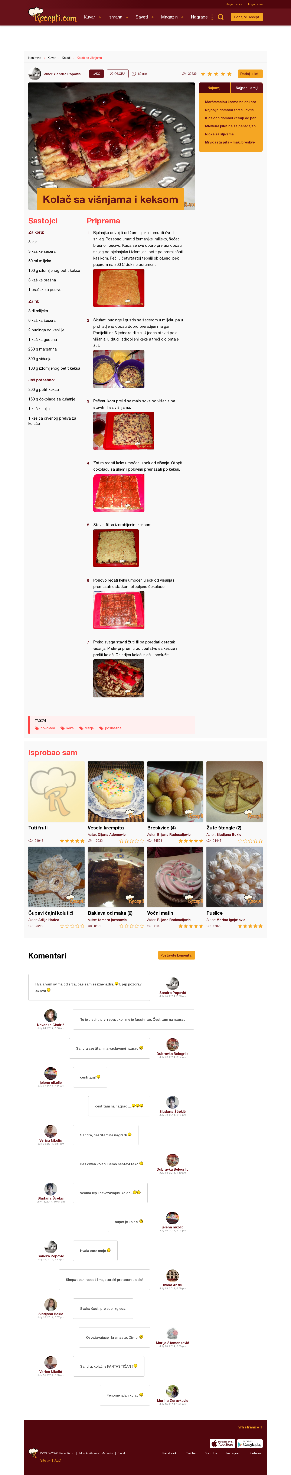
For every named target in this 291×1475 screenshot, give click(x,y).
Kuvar (89, 16)
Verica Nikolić (50, 1140)
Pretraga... (220, 17)
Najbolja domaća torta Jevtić (229, 110)
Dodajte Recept (246, 17)
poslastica (113, 728)
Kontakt (122, 1453)
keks (70, 728)
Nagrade (199, 16)
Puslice (234, 887)
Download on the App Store (222, 1443)
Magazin (169, 16)
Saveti (141, 16)
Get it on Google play (250, 1443)
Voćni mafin (175, 887)
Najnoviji (214, 88)
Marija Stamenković (172, 1343)
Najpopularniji (247, 88)
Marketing (107, 1453)
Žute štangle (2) (234, 802)
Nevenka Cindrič (51, 1025)
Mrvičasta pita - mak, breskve (230, 142)
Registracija (234, 4)
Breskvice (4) (175, 802)
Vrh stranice (248, 1427)
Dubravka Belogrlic (173, 1054)
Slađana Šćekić (172, 1111)
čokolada (48, 728)
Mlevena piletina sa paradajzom (230, 126)
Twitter (191, 1453)
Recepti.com (52, 15)
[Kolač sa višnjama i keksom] (138, 288)
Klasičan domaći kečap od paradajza (230, 118)
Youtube (211, 1453)
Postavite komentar (176, 955)
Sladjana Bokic (50, 1314)
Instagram (233, 1453)
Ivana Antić (172, 1285)
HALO (56, 1460)
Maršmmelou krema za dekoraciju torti (230, 102)
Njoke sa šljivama (219, 134)
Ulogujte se (255, 4)
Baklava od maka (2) (116, 887)
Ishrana (115, 16)
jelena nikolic (51, 1082)
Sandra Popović (67, 74)
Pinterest (256, 1453)
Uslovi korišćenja (88, 1453)
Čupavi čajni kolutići (56, 887)
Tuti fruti (56, 802)
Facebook (170, 1453)
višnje (89, 728)
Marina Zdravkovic (172, 1400)
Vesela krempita (116, 802)
